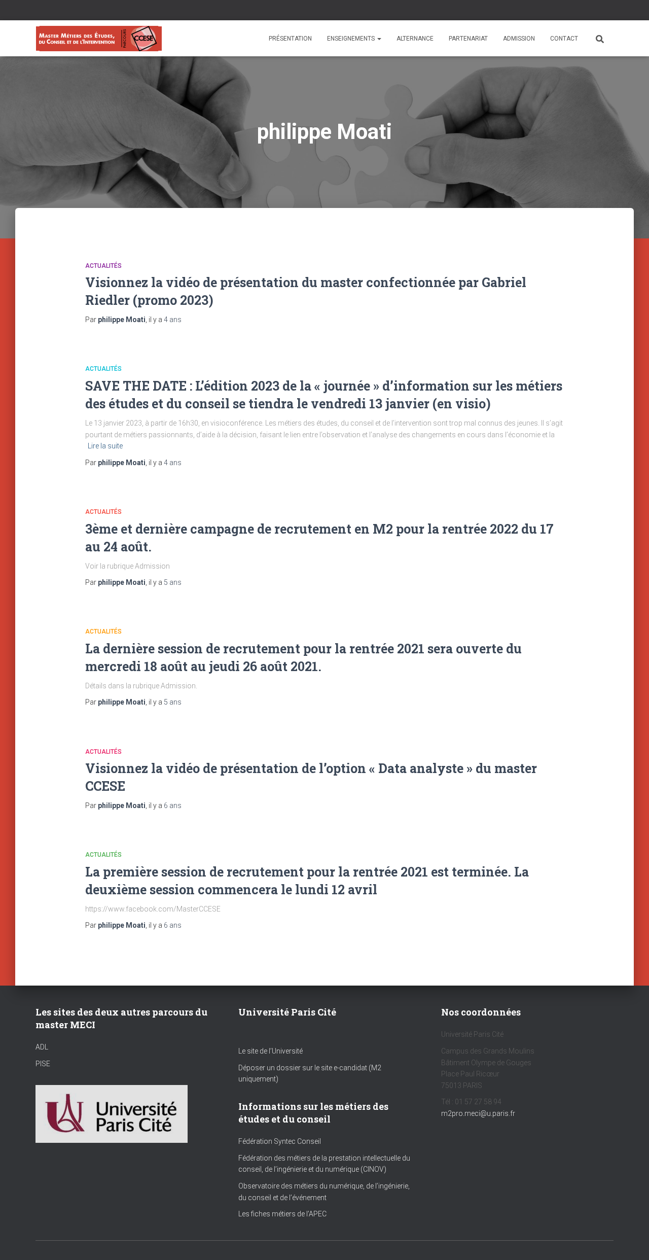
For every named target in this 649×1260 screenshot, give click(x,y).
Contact (564, 38)
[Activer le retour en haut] (629, 1239)
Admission (519, 38)
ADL (41, 1047)
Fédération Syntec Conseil (279, 1141)
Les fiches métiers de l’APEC (282, 1214)
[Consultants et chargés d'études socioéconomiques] (99, 38)
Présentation (290, 38)
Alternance (415, 38)
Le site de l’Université (270, 1051)
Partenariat (468, 38)
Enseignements (351, 38)
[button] (378, 38)
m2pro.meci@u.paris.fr (478, 1113)
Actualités (103, 265)
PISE (42, 1064)
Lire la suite (105, 446)
